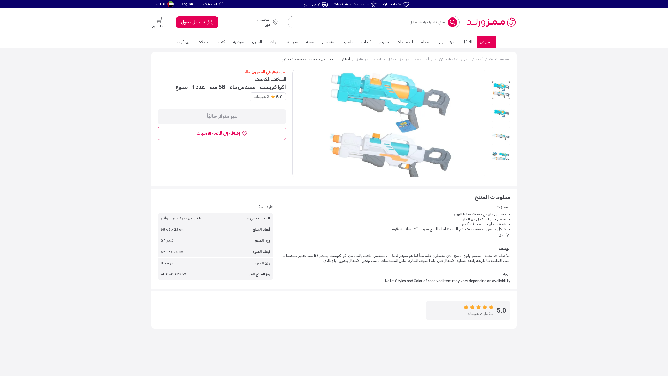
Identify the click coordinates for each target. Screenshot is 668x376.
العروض (486, 42)
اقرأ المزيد (504, 235)
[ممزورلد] (491, 22)
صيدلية (238, 42)
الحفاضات (405, 42)
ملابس (383, 42)
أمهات (274, 42)
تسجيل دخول (193, 22)
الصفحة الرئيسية (499, 59)
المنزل (257, 42)
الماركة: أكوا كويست (270, 79)
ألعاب (366, 42)
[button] (213, 4)
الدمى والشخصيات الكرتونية (452, 59)
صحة (310, 42)
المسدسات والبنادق (369, 59)
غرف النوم (447, 42)
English (187, 4)
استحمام (329, 42)
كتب (221, 42)
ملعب (349, 42)
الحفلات (204, 42)
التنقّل (467, 42)
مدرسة (292, 42)
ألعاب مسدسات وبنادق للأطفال (408, 59)
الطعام (426, 42)
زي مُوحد (183, 42)
